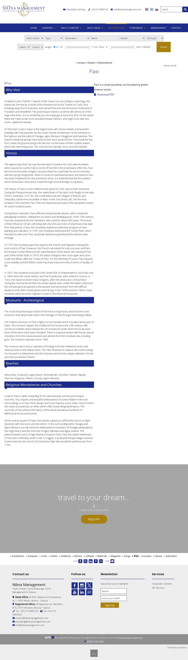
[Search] (185, 9)
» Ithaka (53, 555)
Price (101, 47)
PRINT (107, 561)
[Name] (114, 591)
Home (33, 27)
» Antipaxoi (32, 555)
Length (48, 47)
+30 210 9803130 (99, 9)
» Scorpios (145, 555)
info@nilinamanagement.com (127, 9)
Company (47, 27)
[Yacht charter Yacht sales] (34, 38)
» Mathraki (101, 555)
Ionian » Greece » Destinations (95, 62)
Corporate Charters (162, 583)
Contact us (20, 574)
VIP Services (158, 587)
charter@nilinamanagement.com (31, 618)
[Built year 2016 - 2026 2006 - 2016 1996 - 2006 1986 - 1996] (155, 38)
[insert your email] (114, 598)
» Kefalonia (65, 555)
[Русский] (157, 9)
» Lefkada (89, 555)
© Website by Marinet (177, 647)
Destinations (116, 27)
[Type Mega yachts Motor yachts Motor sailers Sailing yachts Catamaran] (53, 38)
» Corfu (43, 555)
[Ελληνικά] (152, 9)
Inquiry (94, 519)
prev (167, 65)
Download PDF (105, 94)
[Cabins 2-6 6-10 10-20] (23, 47)
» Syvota (157, 555)
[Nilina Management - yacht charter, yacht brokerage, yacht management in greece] (23, 9)
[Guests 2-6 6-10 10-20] (36, 47)
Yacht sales (94, 27)
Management (158, 27)
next (173, 65)
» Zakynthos (170, 555)
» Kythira (77, 555)
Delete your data (95, 641)
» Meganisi (114, 555)
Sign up (110, 605)
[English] (147, 9)
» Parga (126, 555)
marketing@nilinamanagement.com (33, 621)
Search (163, 47)
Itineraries (136, 27)
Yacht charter (70, 27)
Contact (176, 27)
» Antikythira (17, 555)
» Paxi (135, 555)
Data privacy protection (131, 637)
